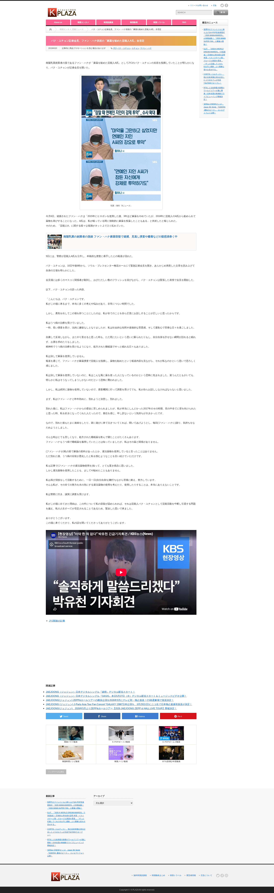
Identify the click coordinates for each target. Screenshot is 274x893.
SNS (184, 22)
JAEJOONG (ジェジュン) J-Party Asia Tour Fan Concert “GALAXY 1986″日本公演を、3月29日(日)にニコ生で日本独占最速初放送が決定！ (119, 704)
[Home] (50, 29)
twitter (222, 5)
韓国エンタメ (83, 22)
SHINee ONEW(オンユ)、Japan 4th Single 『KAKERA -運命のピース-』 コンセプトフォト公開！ (65, 853)
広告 (214, 5)
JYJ (114, 48)
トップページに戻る (56, 772)
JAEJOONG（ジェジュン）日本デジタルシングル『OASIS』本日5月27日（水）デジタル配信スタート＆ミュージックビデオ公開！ (116, 696)
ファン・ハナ (146, 48)
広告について (206, 875)
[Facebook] (222, 875)
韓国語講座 (108, 22)
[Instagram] (226, 875)
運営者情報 (191, 875)
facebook (226, 5)
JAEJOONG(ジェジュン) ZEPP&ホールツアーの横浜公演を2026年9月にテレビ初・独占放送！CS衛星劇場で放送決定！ (110, 700)
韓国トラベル (159, 22)
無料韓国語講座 (140, 875)
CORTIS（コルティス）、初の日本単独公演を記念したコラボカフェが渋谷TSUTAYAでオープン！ (66, 832)
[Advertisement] (134, 10)
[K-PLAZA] (62, 16)
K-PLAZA (134, 890)
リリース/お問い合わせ (199, 5)
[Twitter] (218, 875)
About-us (58, 22)
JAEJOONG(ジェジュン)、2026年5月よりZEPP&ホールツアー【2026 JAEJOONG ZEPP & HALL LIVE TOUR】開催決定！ (111, 708)
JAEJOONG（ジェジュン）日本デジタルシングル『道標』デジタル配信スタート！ (90, 691)
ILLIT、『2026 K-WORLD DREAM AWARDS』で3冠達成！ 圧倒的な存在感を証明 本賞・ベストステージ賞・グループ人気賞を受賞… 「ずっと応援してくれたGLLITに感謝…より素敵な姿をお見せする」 (66, 818)
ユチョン (135, 48)
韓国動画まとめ (158, 875)
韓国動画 (134, 22)
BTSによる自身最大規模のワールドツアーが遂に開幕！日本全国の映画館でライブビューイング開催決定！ (214, 93)
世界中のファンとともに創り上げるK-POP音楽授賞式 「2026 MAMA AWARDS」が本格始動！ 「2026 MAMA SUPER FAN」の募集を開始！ (65, 805)
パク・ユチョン (124, 48)
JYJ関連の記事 (57, 620)
